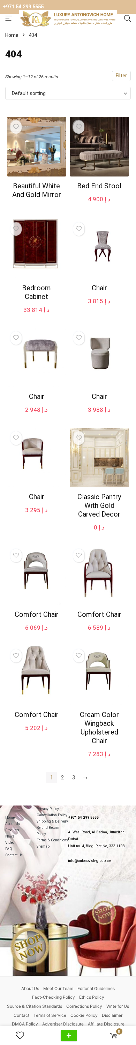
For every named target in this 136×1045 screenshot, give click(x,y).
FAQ (8, 849)
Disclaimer (112, 1015)
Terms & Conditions (52, 840)
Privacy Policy (48, 809)
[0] (113, 1035)
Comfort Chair (37, 614)
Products (12, 830)
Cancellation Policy (52, 815)
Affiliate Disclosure (106, 1024)
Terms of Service (49, 1015)
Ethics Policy (91, 997)
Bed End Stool (99, 186)
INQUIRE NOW (69, 1035)
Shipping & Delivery (52, 821)
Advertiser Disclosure (63, 1024)
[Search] (127, 19)
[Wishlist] (23, 1035)
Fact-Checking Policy (53, 997)
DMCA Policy (25, 1024)
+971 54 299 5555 (23, 7)
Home (11, 35)
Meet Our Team (58, 988)
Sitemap (43, 846)
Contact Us (14, 855)
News (9, 836)
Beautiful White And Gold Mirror (36, 190)
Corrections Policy (84, 1006)
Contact (21, 1015)
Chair (99, 288)
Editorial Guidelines (96, 988)
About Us (12, 824)
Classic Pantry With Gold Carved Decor (99, 505)
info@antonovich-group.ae (89, 860)
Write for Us (117, 1006)
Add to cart (99, 206)
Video (9, 842)
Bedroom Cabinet (36, 292)
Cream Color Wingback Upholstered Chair (99, 727)
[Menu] (8, 18)
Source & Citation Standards (34, 1006)
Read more (36, 207)
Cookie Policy (84, 1015)
